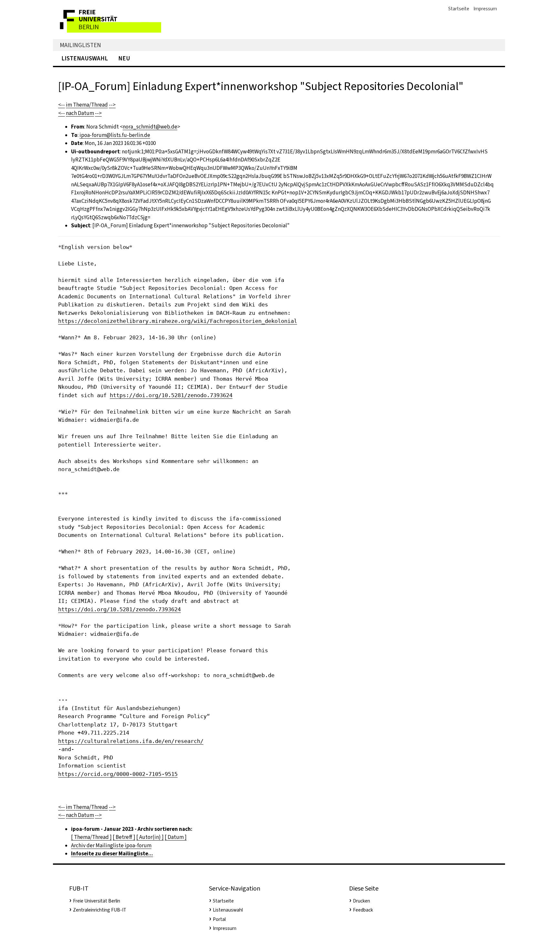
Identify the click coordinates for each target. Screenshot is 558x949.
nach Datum (80, 113)
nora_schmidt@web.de (150, 126)
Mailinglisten (80, 45)
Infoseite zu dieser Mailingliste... (112, 853)
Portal (219, 919)
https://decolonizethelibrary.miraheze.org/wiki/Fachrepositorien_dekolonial (177, 321)
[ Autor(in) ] (150, 837)
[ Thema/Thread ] (91, 837)
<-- (61, 104)
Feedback (363, 910)
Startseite (458, 8)
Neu (124, 58)
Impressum (485, 8)
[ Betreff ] (124, 837)
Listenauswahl (84, 58)
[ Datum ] (176, 837)
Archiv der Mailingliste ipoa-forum (111, 845)
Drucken (361, 901)
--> (112, 104)
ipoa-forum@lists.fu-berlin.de (114, 135)
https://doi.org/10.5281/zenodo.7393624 (171, 395)
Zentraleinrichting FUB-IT (99, 910)
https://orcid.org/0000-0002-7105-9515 (118, 774)
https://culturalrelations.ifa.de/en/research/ (130, 741)
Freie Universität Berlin (96, 901)
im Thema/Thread (87, 104)
